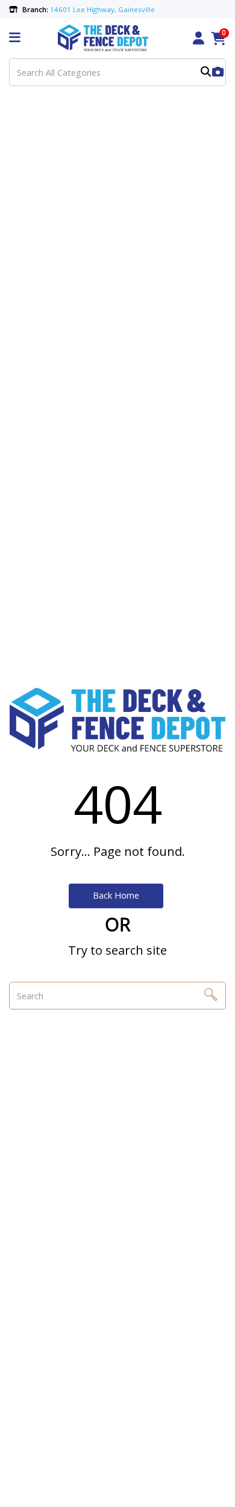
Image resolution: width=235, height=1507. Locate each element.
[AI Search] (218, 73)
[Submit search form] (206, 72)
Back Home (116, 895)
